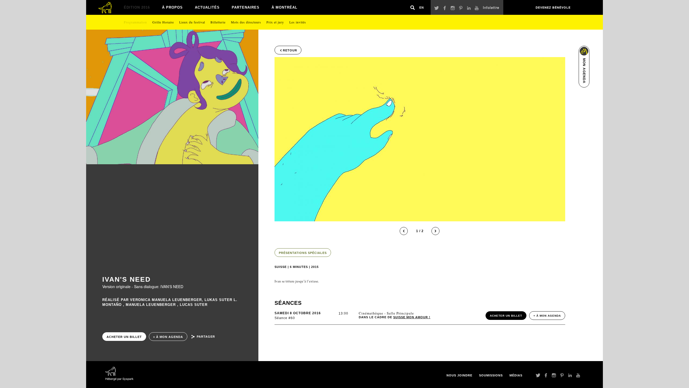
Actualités (207, 7)
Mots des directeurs (246, 22)
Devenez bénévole (553, 7)
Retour (290, 50)
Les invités (297, 22)
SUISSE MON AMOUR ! (411, 317)
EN (421, 7)
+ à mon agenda (168, 336)
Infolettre (491, 7)
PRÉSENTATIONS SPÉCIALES (303, 252)
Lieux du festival (192, 22)
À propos (172, 7)
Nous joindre (459, 375)
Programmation (135, 22)
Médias (515, 375)
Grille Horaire (163, 22)
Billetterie (218, 22)
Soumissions (491, 375)
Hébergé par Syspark (119, 378)
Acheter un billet (124, 336)
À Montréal (284, 7)
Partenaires (245, 7)
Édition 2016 (137, 7)
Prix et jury (275, 22)
